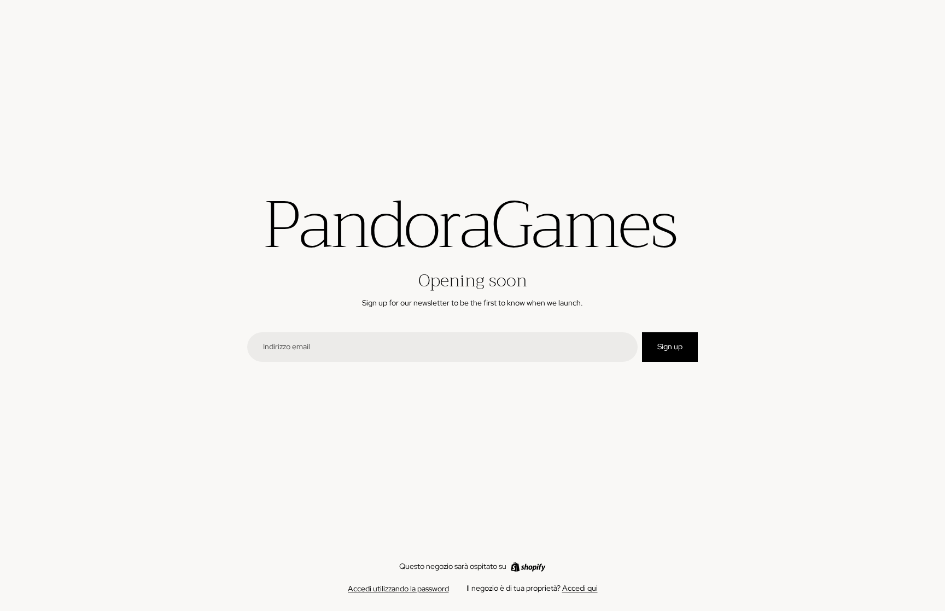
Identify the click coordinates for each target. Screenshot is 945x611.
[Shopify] (528, 567)
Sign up (669, 346)
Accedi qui (580, 588)
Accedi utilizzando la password (398, 589)
